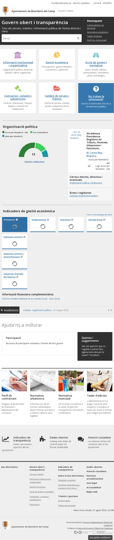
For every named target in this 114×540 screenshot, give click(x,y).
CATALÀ (97, 3)
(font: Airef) (54, 298)
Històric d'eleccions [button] (34, 161)
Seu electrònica (9, 467)
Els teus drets (64, 500)
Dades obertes (94, 467)
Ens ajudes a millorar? (100, 537)
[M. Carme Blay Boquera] (77, 144)
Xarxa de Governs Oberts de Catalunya (95, 528)
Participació (35, 504)
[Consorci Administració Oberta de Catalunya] (83, 533)
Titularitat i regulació (67, 480)
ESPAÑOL (107, 3)
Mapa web (92, 491)
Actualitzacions (11, 310)
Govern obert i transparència (37, 468)
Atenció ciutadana (81, 3)
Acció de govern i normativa (42, 492)
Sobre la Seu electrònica (71, 475)
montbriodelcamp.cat (61, 3)
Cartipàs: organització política (37, 310)
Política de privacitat (66, 505)
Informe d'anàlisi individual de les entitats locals (25, 298)
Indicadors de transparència (65, 468)
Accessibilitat (94, 487)
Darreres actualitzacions (95, 477)
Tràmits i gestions (68, 496)
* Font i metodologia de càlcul (99, 214)
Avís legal (92, 483)
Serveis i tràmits (37, 474)
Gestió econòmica (37, 487)
